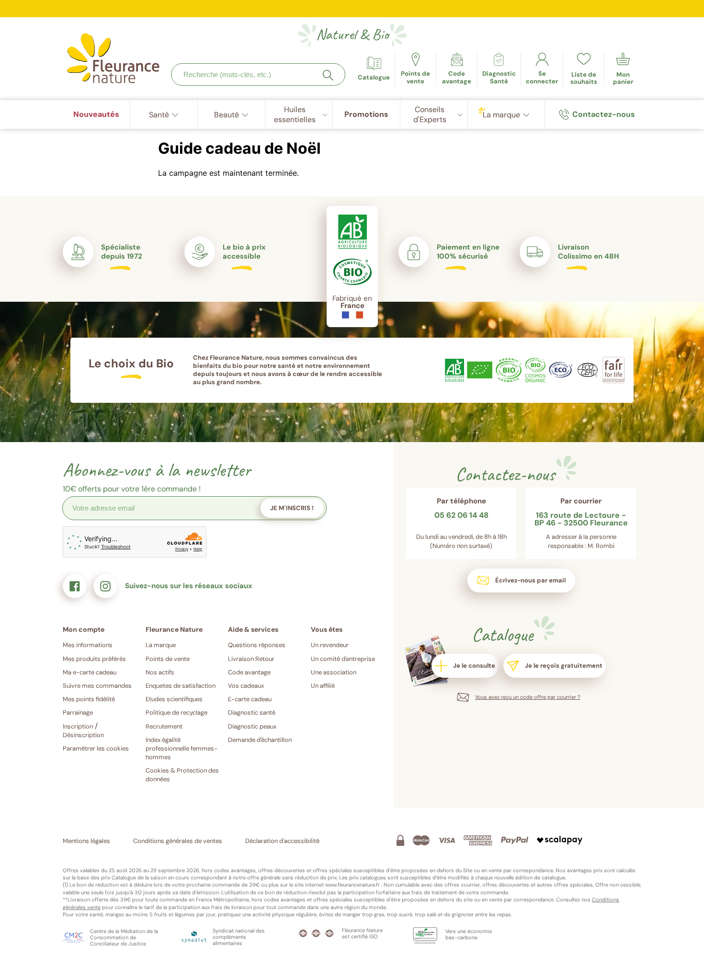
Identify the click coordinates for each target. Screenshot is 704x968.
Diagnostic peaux (252, 726)
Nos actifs (160, 672)
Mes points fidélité (89, 699)
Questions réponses (256, 645)
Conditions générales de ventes (177, 841)
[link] (456, 69)
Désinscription (83, 735)
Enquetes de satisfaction (181, 686)
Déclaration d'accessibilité (282, 841)
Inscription (78, 726)
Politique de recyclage (176, 712)
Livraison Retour (251, 659)
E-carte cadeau (250, 699)
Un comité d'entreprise (343, 659)
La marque (161, 645)
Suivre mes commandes (97, 686)
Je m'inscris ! (292, 508)
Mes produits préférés (94, 659)
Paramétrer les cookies (96, 748)
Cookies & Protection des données (182, 774)
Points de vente (168, 659)
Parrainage (78, 712)
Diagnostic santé (251, 712)
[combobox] (258, 74)
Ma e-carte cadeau (89, 672)
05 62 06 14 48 (461, 516)
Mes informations (88, 645)
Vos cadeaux (246, 686)
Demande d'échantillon (260, 740)
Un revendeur (330, 645)
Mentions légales (86, 841)
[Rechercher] (328, 75)
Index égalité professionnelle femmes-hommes (181, 748)
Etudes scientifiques (174, 699)
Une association (333, 672)
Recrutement (164, 726)
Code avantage (249, 672)
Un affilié (323, 686)
